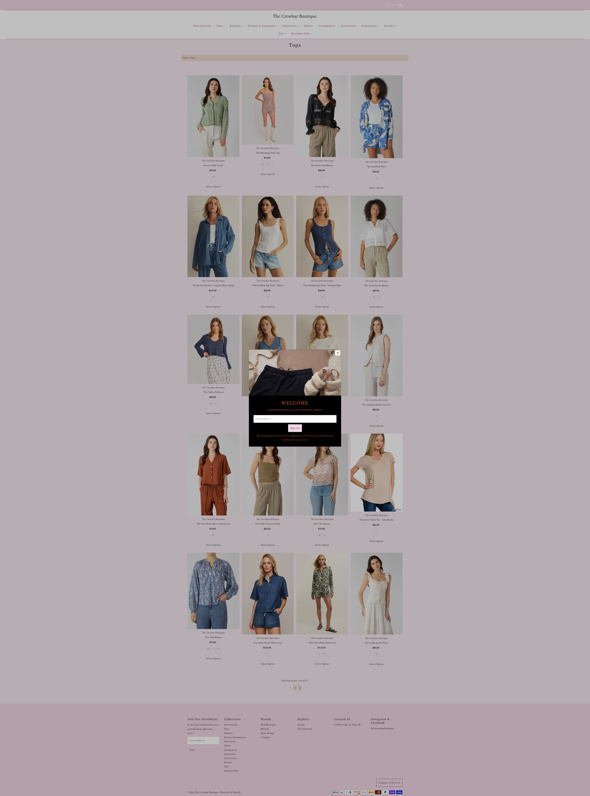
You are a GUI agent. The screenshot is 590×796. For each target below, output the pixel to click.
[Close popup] (337, 353)
